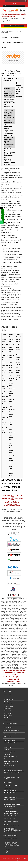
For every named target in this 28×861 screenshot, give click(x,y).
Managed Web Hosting (9, 788)
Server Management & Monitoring (12, 804)
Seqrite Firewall (7, 720)
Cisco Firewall (7, 697)
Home (4, 31)
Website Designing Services (11, 813)
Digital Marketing (19, 858)
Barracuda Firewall (8, 713)
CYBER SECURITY (8, 768)
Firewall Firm (5, 857)
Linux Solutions (8, 802)
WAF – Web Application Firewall (11, 745)
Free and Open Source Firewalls (12, 733)
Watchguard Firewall (8, 710)
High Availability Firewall (9, 752)
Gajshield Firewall (8, 717)
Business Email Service (9, 818)
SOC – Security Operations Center (12, 772)
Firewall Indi (4, 667)
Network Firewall (22, 662)
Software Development (9, 806)
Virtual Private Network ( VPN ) (11, 756)
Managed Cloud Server (9, 799)
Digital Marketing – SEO (10, 792)
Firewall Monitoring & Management (12, 742)
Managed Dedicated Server (10, 797)
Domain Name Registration (10, 815)
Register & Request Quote (10, 18)
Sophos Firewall (7, 708)
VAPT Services (7, 763)
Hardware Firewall (16, 661)
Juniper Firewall (7, 694)
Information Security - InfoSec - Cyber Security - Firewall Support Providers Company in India (14, 523)
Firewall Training (7, 758)
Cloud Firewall (7, 749)
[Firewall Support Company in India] (14, 11)
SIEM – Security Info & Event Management (13, 770)
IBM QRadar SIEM (8, 727)
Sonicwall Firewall (8, 715)
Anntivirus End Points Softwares (12, 785)
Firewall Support (6, 664)
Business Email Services (10, 790)
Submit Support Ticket (12, 511)
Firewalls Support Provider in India (17, 667)
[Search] (25, 1)
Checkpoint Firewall (8, 699)
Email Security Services (9, 775)
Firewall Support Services (10, 740)
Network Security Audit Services (11, 761)
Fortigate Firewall (8, 704)
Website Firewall (7, 747)
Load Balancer (7, 754)
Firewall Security (11, 31)
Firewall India (9, 662)
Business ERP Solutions (10, 808)
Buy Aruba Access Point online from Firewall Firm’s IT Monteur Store (11, 73)
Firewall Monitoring (17, 664)
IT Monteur (20, 859)
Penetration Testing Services (10, 765)
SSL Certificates (8, 795)
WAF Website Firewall (10, 665)
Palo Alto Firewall (8, 701)
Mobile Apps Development (10, 811)
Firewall (9, 661)
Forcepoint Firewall (8, 706)
